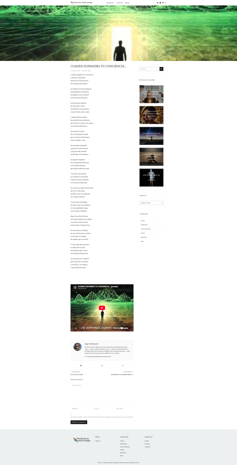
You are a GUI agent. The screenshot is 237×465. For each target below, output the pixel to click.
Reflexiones (144, 237)
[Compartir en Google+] (123, 366)
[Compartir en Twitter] (81, 366)
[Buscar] (161, 69)
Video (89, 71)
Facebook (147, 444)
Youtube (147, 441)
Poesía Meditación (145, 229)
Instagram (147, 447)
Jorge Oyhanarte (91, 344)
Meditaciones (144, 224)
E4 (138, 462)
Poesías (84, 71)
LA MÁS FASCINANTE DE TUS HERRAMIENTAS (151, 93)
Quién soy (97, 441)
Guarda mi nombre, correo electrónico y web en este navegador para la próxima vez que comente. (102, 417)
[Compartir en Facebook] (102, 366)
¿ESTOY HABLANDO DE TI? (151, 176)
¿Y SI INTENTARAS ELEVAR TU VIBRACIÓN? (151, 155)
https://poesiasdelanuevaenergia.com (99, 356)
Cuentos (143, 220)
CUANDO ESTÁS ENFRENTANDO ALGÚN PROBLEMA (151, 114)
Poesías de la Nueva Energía (110, 462)
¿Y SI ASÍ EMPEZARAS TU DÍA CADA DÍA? (151, 135)
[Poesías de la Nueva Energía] (81, 2)
